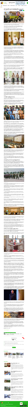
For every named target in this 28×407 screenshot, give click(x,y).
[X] (21, 10)
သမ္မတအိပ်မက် (5, 334)
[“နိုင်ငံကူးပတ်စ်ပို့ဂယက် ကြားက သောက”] (6, 354)
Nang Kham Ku (12, 388)
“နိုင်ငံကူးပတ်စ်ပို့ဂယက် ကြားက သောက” (5, 356)
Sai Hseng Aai (12, 380)
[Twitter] (5, 402)
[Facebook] (19, 10)
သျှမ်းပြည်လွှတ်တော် (8, 334)
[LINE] (23, 10)
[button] (26, 3)
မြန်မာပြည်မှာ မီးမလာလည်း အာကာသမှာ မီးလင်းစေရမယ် (17, 394)
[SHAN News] (4, 3)
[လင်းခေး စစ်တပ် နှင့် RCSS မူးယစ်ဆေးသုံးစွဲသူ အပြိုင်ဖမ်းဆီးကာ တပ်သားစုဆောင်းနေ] (14, 354)
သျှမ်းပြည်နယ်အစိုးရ (14, 332)
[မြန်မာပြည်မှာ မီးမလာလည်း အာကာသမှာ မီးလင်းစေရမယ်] (22, 354)
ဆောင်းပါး (5, 332)
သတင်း (6, 332)
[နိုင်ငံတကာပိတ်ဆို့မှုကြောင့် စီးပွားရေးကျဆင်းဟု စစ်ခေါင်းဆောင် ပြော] (10, 354)
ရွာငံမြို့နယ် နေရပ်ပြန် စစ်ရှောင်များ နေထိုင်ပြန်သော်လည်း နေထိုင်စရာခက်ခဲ (18, 356)
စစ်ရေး (13, 354)
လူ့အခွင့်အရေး (11, 332)
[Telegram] (22, 10)
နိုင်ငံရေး (8, 332)
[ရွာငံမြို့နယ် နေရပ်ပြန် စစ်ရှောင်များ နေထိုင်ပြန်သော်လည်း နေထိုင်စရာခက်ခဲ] (18, 354)
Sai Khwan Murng (5, 10)
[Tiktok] (7, 402)
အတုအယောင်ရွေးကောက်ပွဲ (12, 334)
